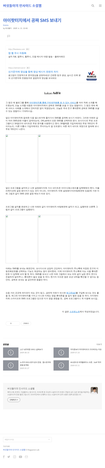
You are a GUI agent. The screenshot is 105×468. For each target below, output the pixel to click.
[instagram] (14, 457)
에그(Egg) (71, 293)
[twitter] (8, 457)
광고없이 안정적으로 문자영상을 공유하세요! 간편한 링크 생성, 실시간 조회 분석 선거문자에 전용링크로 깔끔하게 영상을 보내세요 (44, 76)
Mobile (5, 25)
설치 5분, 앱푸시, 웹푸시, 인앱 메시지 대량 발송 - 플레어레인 (36, 56)
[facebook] (3, 457)
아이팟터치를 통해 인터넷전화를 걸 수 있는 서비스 (52, 102)
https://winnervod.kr (16, 68)
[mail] (26, 457)
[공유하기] (14, 323)
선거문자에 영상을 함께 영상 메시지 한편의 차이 (33, 71)
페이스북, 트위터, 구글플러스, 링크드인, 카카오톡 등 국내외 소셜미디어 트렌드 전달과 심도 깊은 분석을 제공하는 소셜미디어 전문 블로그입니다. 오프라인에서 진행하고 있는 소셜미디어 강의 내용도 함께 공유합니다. (48, 393)
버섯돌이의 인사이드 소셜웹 (22, 5)
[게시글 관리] (17, 323)
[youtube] (20, 457)
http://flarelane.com (16, 49)
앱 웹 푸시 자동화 (17, 53)
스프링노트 (75, 311)
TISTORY (6, 446)
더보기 (99, 344)
